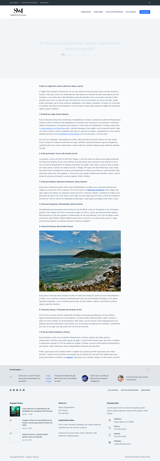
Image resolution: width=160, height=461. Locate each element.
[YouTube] (23, 390)
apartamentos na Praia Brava (54, 128)
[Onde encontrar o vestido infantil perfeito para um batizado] (15, 437)
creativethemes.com (122, 444)
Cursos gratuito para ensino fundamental (137, 378)
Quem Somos (44, 2)
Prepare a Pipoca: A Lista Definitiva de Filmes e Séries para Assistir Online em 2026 (37, 422)
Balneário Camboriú (96, 190)
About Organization (66, 407)
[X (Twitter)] (14, 390)
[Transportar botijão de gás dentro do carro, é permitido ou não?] (49, 378)
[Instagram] (17, 390)
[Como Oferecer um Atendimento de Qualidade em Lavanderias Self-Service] (15, 411)
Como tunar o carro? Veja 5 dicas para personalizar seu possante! (29, 378)
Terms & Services (131, 457)
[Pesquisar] (149, 2)
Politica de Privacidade (29, 2)
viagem (69, 357)
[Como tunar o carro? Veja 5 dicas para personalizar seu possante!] (13, 378)
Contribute (145, 12)
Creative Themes (32, 457)
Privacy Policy (145, 457)
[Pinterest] (20, 390)
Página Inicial (86, 12)
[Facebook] (10, 390)
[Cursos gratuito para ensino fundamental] (121, 378)
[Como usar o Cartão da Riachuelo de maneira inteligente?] (85, 378)
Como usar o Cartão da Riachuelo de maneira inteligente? (99, 378)
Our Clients (63, 410)
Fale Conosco (14, 2)
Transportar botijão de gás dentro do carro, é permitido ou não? (65, 378)
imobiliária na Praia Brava (68, 134)
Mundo (95, 55)
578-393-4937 (120, 429)
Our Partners (63, 413)
